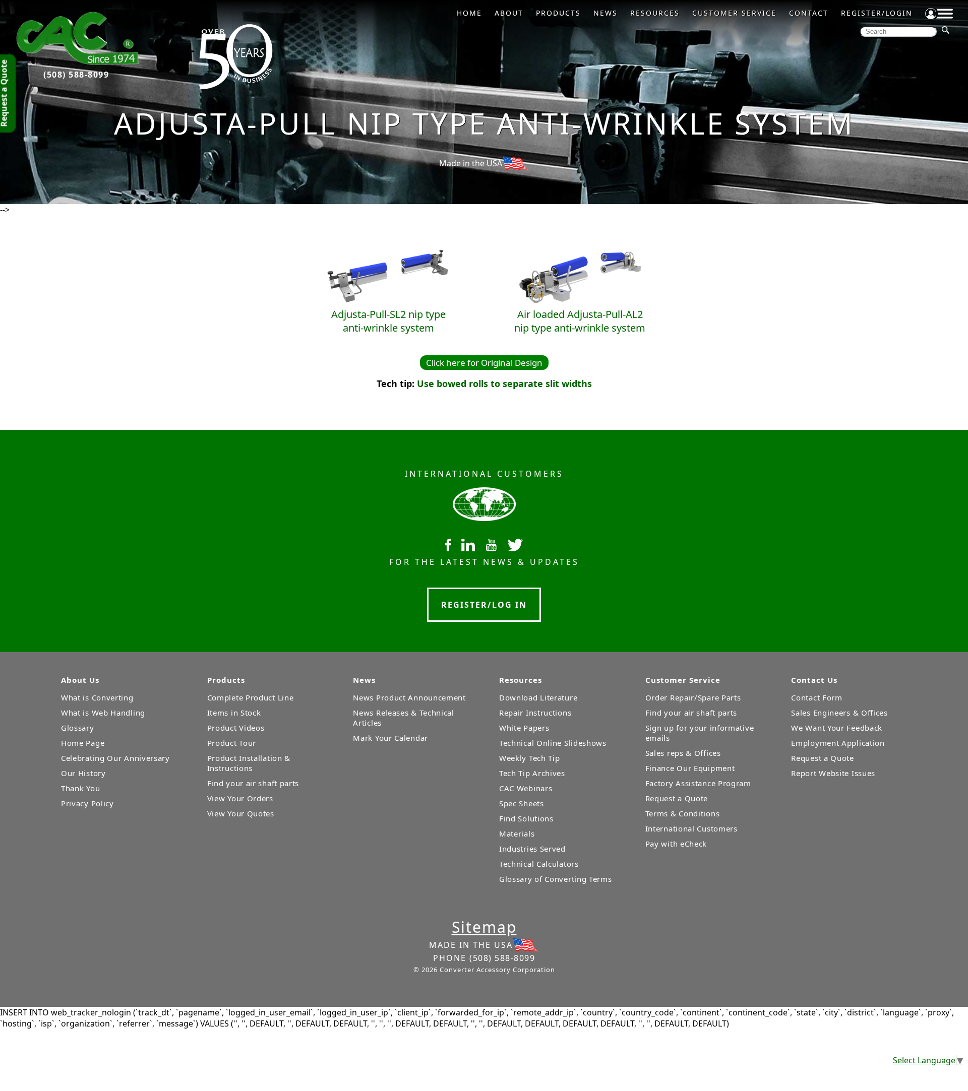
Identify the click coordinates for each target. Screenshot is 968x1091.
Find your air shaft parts (253, 783)
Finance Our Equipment (690, 768)
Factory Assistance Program (698, 783)
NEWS (605, 13)
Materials (516, 833)
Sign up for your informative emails (699, 733)
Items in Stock (234, 713)
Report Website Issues (833, 773)
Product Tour (231, 743)
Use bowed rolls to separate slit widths (504, 383)
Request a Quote (676, 798)
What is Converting (97, 697)
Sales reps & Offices (683, 753)
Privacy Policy (87, 803)
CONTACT (808, 13)
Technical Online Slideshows (553, 743)
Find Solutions (526, 818)
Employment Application (837, 743)
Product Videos (236, 728)
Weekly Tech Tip (529, 758)
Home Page (82, 743)
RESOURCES (655, 13)
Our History (83, 773)
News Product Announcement (409, 697)
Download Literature (538, 697)
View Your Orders (240, 798)
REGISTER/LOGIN (877, 13)
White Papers (524, 728)
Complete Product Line (250, 697)
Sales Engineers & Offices (839, 713)
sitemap (484, 927)
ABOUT (509, 13)
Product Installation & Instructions (248, 763)
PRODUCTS (558, 13)
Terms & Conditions (682, 813)
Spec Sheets (521, 803)
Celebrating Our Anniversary (115, 758)
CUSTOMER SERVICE (734, 13)
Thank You (80, 788)
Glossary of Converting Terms (555, 879)
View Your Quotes (240, 813)
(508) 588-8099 (76, 74)
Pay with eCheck (676, 844)
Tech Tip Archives (532, 773)
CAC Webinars (525, 788)
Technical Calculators (539, 864)
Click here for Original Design (484, 362)
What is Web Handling (103, 713)
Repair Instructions (535, 713)
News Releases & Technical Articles (403, 718)
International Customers (691, 828)
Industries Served (532, 849)
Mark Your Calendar (390, 738)
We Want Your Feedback (836, 728)
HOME (469, 13)
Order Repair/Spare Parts (693, 697)
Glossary (77, 728)
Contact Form (816, 697)
